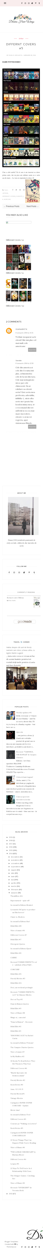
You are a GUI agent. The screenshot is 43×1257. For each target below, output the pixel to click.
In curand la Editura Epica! (21, 949)
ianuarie (14, 893)
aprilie (13, 883)
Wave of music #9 (18, 930)
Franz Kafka (12, 600)
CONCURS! (15, 969)
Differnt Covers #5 (18, 1119)
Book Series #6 (17, 1085)
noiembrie (15, 860)
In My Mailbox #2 (17, 1056)
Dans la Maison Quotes (20, 1004)
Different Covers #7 (19, 935)
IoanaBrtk (21, 329)
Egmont (19, 196)
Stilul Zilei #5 (16, 974)
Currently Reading (26, 592)
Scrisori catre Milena (15, 598)
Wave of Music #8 (18, 1013)
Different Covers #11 (15, 273)
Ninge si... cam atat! (18, 1017)
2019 (11, 837)
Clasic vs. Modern (17, 917)
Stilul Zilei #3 (16, 1008)
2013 (10, 1194)
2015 (11, 850)
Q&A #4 (19, 732)
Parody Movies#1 (17, 1094)
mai (12, 880)
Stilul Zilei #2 (16, 1026)
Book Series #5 (17, 1128)
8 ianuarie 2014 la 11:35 (24, 333)
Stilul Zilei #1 (16, 1031)
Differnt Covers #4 (18, 1159)
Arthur (21, 39)
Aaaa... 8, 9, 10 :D (17, 1089)
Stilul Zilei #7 (16, 939)
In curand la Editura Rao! (20, 921)
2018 (11, 840)
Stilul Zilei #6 (16, 953)
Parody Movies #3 (18, 978)
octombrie (15, 863)
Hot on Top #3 (17, 999)
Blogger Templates (11, 1241)
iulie (12, 873)
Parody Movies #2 (18, 1080)
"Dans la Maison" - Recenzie (22, 1022)
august (13, 870)
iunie (13, 876)
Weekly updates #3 (24, 713)
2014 (11, 853)
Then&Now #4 (16, 896)
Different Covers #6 (19, 1068)
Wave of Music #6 (18, 1147)
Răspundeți (32, 349)
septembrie (15, 867)
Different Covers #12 (15, 240)
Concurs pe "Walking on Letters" (24, 1124)
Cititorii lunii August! (24, 777)
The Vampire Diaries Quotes (22, 1047)
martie (13, 886)
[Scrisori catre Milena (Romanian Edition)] (37, 607)
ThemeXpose (11, 1247)
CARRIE (14, 958)
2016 (11, 847)
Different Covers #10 (15, 306)
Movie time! (15, 1110)
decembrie (15, 857)
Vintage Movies (17, 1098)
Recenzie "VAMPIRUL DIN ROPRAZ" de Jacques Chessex (26, 755)
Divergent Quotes (18, 944)
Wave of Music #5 (18, 1183)
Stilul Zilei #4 (16, 983)
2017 (10, 844)
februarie (14, 889)
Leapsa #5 (15, 1164)
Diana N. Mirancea (16, 55)
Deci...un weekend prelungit (22, 987)
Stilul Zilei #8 (16, 926)
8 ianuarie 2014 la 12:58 (24, 363)
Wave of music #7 (18, 1052)
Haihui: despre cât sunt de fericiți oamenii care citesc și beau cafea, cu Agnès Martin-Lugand (20, 650)
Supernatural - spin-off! (20, 901)
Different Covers (9, 196)
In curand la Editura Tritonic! (22, 1043)
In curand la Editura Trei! (20, 1115)
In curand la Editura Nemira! (22, 905)
